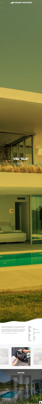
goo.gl (34, 339)
